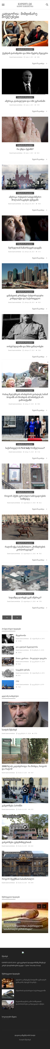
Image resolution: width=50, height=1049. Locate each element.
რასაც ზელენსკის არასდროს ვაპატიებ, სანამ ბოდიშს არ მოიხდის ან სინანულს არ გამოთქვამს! (25, 397)
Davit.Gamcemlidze (15, 57)
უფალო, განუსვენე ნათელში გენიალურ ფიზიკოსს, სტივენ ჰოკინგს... (31, 981)
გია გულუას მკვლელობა (27, 647)
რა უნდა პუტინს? (25, 149)
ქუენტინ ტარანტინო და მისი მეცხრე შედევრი (25, 53)
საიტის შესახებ (9, 729)
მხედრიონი (21, 635)
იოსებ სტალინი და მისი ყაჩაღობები (25, 346)
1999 (6, 925)
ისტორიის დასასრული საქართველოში (31, 991)
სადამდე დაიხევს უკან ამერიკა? (25, 597)
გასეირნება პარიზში (12, 805)
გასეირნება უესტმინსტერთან (16, 842)
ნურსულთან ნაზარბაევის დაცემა (25, 247)
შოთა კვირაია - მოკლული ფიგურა (31, 658)
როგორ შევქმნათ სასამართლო (18, 879)
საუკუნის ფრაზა (23, 670)
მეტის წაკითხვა (38, 63)
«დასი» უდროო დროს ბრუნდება (20, 929)
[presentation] (39, 906)
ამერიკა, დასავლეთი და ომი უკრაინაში (25, 101)
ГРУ (17, 681)
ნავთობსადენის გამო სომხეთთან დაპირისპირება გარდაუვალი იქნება (30, 1003)
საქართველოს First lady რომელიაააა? (25, 448)
